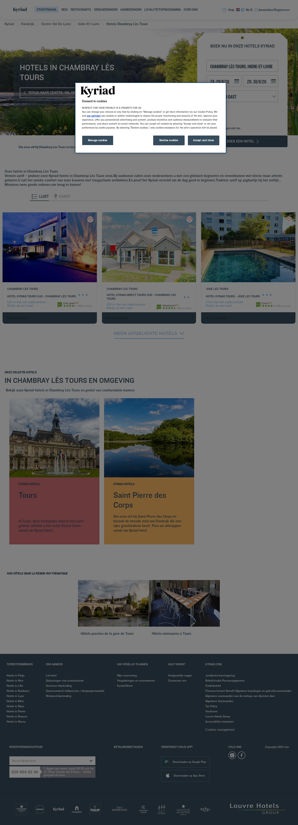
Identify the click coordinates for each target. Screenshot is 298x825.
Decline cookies (168, 140)
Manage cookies (97, 140)
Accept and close (203, 140)
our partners (94, 115)
